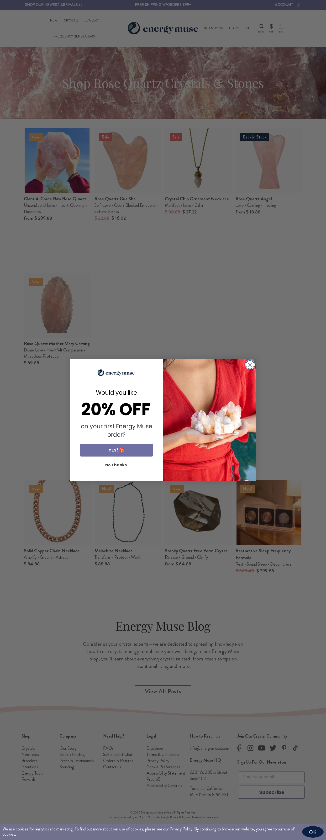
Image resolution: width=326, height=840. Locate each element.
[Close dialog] (250, 365)
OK (313, 832)
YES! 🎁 (116, 450)
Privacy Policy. (181, 829)
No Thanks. (116, 465)
